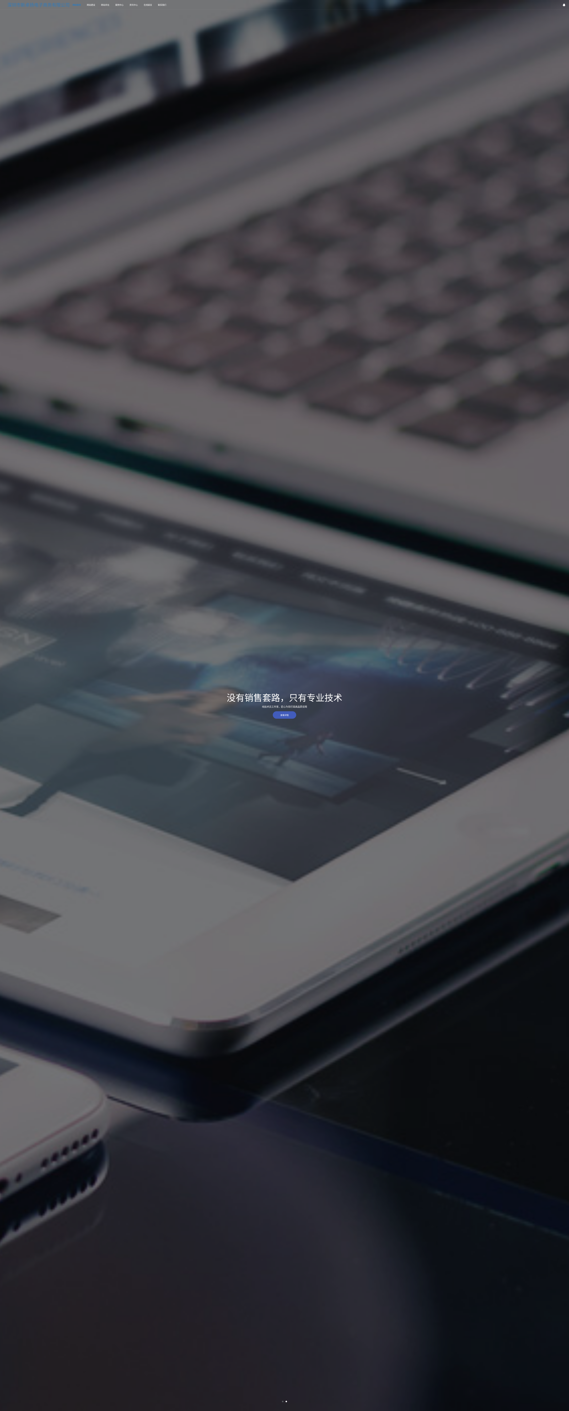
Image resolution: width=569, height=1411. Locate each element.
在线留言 (148, 4)
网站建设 (91, 4)
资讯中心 (134, 4)
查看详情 (284, 715)
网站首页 (77, 4)
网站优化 (105, 4)
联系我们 (162, 4)
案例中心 (119, 4)
